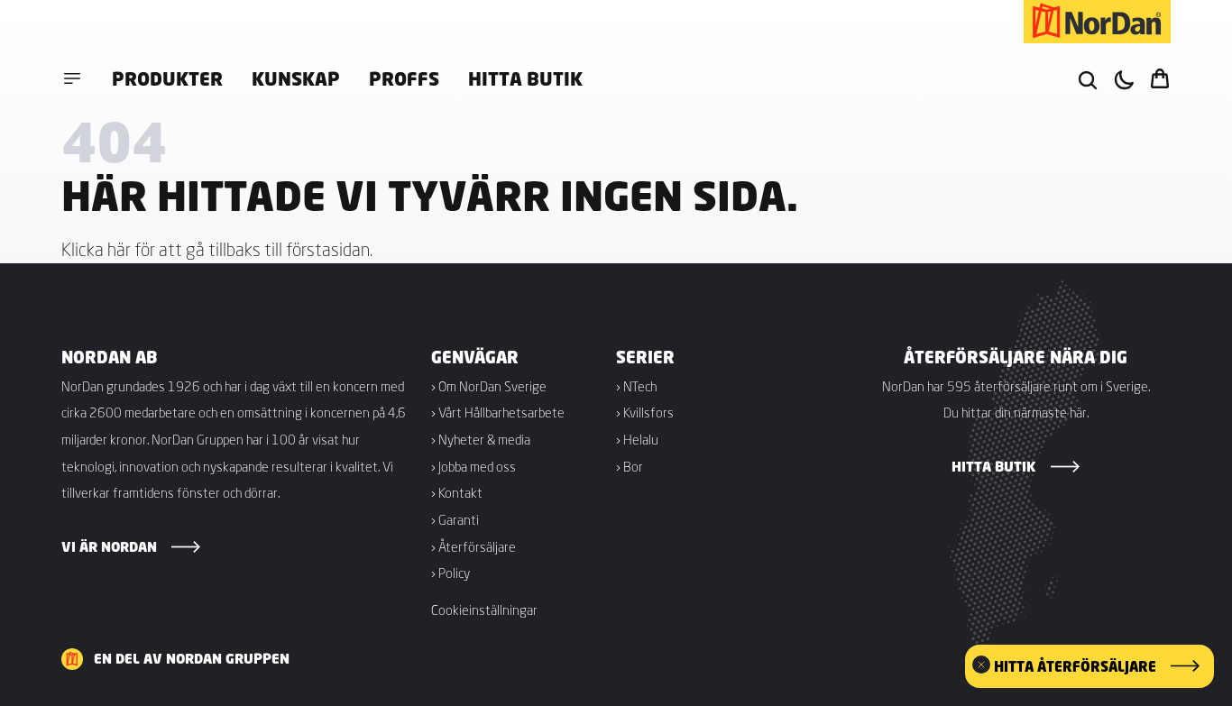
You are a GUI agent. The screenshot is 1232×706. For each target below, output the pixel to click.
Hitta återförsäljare (1075, 666)
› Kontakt (457, 492)
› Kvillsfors (645, 412)
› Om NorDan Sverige (489, 386)
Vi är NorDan (109, 546)
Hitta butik (525, 78)
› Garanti (455, 519)
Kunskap (296, 78)
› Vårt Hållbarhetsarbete (498, 412)
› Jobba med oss (473, 466)
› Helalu (637, 439)
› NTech (636, 386)
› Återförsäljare (473, 546)
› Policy (450, 572)
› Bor (629, 466)
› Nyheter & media (480, 439)
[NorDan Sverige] (1097, 21)
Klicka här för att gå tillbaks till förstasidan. (216, 249)
